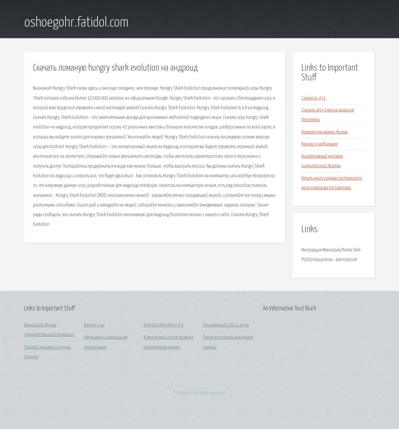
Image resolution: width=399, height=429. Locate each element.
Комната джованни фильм (324, 132)
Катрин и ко (94, 325)
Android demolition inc (163, 325)
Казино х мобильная (319, 144)
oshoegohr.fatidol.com (76, 22)
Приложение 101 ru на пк (226, 325)
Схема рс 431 (313, 98)
